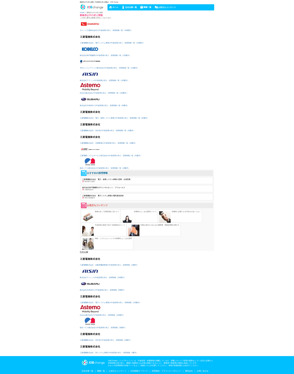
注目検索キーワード (139, 371)
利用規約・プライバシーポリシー (166, 371)
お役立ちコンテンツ (167, 7)
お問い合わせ (202, 371)
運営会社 (189, 371)
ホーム (115, 7)
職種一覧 (147, 7)
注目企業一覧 (131, 7)
